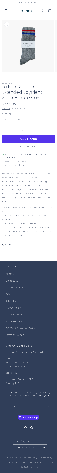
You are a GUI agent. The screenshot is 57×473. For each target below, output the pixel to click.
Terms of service (29, 462)
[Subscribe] (48, 406)
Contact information (30, 467)
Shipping (6, 108)
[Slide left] (22, 78)
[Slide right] (35, 78)
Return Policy (13, 301)
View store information (17, 165)
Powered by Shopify (28, 458)
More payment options (28, 146)
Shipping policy (46, 462)
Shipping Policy (14, 314)
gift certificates (14, 287)
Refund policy (46, 458)
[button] (6, 10)
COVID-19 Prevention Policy (20, 328)
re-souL (15, 458)
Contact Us (12, 280)
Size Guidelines (14, 321)
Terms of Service (15, 334)
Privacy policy (13, 462)
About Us (11, 273)
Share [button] (8, 244)
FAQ (8, 294)
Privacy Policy (13, 307)
